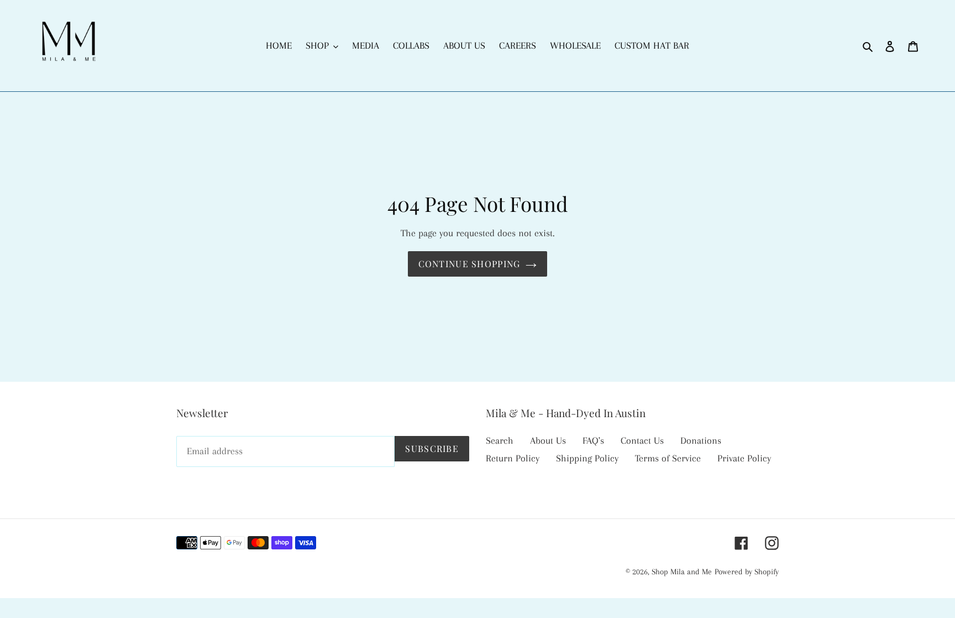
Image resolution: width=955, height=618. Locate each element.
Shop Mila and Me (682, 571)
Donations (700, 440)
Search (499, 440)
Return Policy (512, 458)
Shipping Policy (587, 458)
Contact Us (642, 440)
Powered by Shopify (747, 571)
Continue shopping (469, 263)
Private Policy (744, 458)
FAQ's (593, 440)
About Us (548, 440)
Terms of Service (668, 458)
